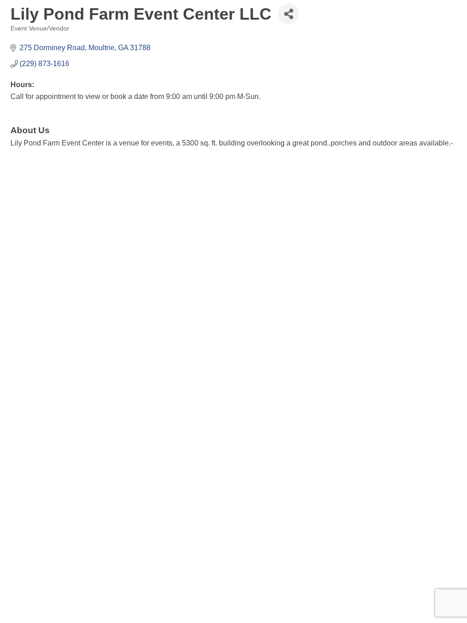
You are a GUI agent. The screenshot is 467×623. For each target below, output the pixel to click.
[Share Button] (288, 14)
